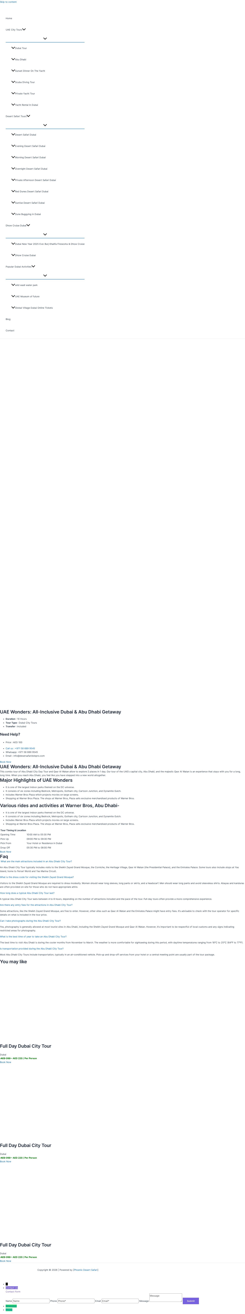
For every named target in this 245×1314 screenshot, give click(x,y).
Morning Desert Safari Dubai (30, 157)
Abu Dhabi (20, 59)
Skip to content (8, 1)
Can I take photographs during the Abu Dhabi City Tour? (30, 920)
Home (9, 18)
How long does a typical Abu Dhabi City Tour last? (27, 893)
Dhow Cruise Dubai (16, 225)
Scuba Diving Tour (25, 82)
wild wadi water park (26, 285)
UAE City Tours (14, 29)
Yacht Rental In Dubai (26, 104)
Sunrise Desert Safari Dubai (30, 202)
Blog (8, 319)
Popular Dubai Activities (18, 266)
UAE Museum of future (27, 296)
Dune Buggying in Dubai (28, 214)
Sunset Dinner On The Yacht (30, 70)
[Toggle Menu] (45, 38)
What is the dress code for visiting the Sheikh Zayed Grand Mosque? (37, 877)
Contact (10, 330)
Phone (9, 1309)
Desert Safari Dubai (25, 134)
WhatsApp (11, 1306)
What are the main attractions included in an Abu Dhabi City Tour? (36, 861)
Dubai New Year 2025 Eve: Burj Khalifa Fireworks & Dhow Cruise (50, 244)
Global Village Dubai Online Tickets (34, 307)
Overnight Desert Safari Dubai (31, 168)
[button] (24, 29)
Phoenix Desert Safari (86, 1269)
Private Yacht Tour (25, 93)
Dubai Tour (21, 48)
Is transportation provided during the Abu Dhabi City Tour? (32, 948)
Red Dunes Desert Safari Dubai (31, 191)
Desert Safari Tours (16, 116)
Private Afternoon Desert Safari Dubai (35, 180)
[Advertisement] (122, 360)
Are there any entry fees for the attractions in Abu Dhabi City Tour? (36, 904)
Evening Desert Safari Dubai (30, 146)
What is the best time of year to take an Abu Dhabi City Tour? (33, 936)
